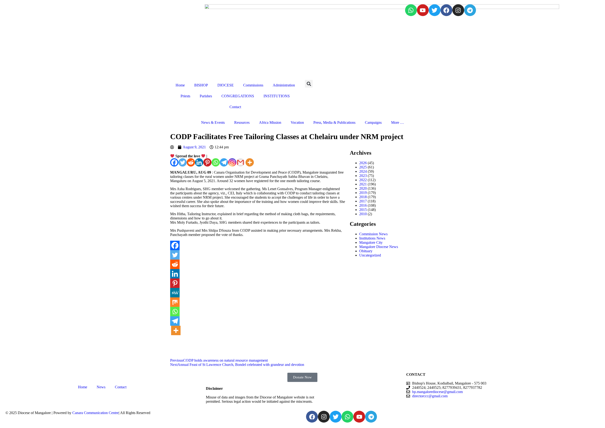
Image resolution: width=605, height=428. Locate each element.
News (101, 387)
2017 (363, 201)
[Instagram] (458, 10)
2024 (363, 171)
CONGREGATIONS (237, 96)
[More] (250, 162)
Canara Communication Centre (95, 413)
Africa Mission (270, 122)
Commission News (373, 234)
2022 (363, 180)
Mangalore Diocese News (378, 247)
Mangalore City (371, 242)
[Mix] (175, 302)
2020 (363, 188)
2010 (363, 214)
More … (397, 122)
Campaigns (373, 122)
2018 (363, 197)
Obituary (365, 251)
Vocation (297, 122)
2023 (363, 176)
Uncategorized (370, 255)
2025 (363, 167)
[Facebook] (446, 10)
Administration (284, 85)
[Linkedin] (199, 162)
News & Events (213, 122)
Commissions (253, 85)
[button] (309, 84)
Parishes (206, 96)
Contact (235, 107)
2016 (363, 205)
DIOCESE (225, 85)
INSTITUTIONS (277, 96)
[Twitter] (435, 10)
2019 (363, 193)
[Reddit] (191, 162)
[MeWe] (175, 292)
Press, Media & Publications (334, 122)
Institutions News (372, 238)
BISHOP (201, 85)
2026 (363, 163)
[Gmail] (240, 162)
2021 (363, 184)
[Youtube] (423, 10)
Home (180, 85)
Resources (242, 122)
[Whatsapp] (411, 10)
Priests (185, 96)
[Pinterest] (207, 162)
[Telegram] (470, 10)
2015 (363, 210)
